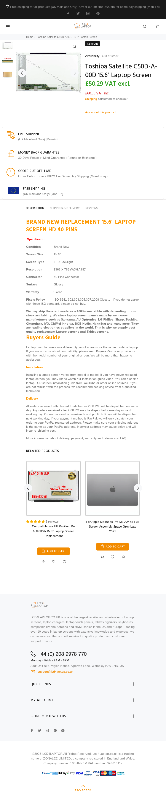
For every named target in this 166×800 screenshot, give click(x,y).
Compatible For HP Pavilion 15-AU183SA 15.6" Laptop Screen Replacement (53, 531)
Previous (22, 73)
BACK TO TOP (83, 790)
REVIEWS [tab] (92, 208)
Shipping (91, 98)
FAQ (123, 438)
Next (74, 73)
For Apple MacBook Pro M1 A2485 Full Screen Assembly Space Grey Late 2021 (112, 526)
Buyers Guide (106, 351)
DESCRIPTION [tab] (35, 208)
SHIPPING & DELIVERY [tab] (65, 208)
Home (29, 37)
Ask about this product (100, 112)
